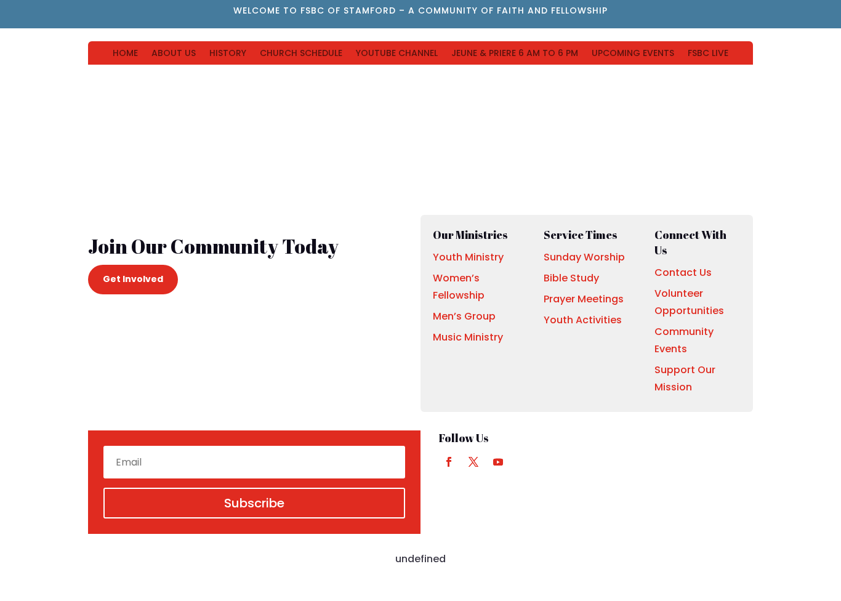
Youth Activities (583, 320)
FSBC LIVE (708, 54)
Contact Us (683, 272)
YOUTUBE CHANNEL (397, 54)
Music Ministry (468, 337)
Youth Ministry (468, 257)
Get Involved (133, 279)
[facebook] (449, 462)
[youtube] (498, 462)
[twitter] (473, 462)
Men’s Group (464, 316)
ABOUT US (173, 54)
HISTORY (227, 54)
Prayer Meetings (584, 299)
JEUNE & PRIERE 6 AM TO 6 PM (514, 54)
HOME (125, 54)
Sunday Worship (584, 257)
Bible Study (571, 278)
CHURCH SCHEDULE (301, 54)
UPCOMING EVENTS (633, 54)
